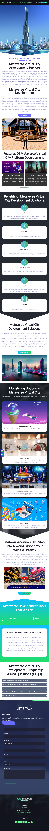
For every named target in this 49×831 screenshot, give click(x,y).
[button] (21, 187)
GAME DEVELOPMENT (15, 2)
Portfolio (32, 2)
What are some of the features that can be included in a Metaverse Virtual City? (24, 684)
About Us (39, 2)
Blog (36, 2)
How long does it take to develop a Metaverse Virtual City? (24, 680)
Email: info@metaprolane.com (24, 812)
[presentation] (2, 619)
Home (10, 2)
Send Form (10, 782)
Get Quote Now (24, 115)
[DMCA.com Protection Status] (25, 800)
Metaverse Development (24, 2)
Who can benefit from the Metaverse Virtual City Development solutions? (24, 692)
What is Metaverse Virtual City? (24, 695)
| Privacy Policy (33, 829)
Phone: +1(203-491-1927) (24, 813)
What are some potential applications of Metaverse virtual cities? (24, 688)
